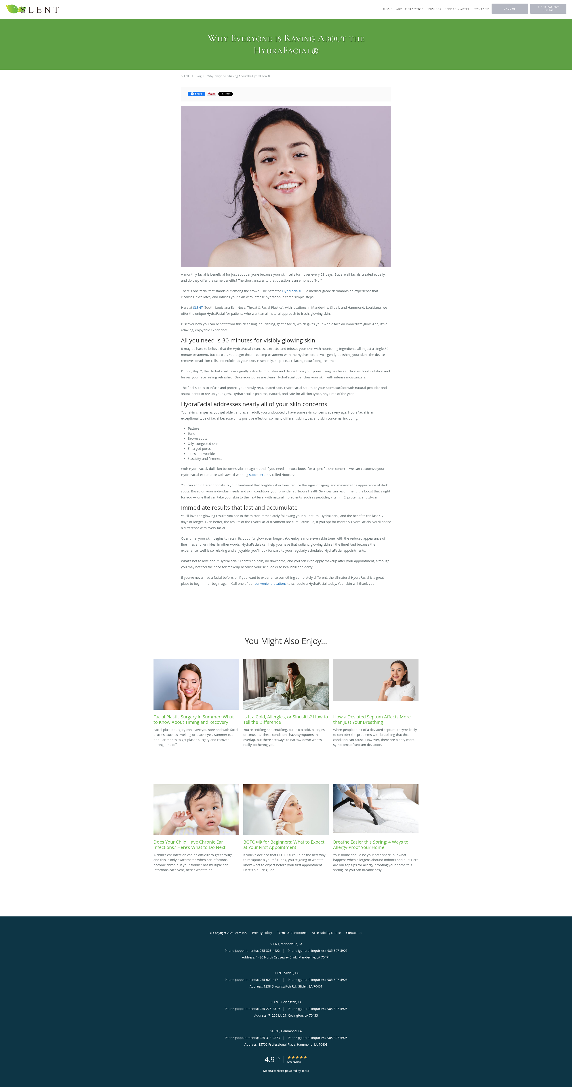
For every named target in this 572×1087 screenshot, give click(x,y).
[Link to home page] (32, 9)
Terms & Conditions (292, 933)
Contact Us (354, 933)
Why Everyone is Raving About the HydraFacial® (238, 76)
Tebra (305, 1071)
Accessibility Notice (326, 933)
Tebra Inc (240, 933)
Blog (199, 76)
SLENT (185, 76)
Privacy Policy (262, 933)
